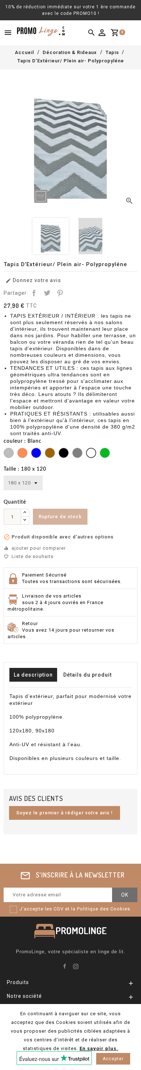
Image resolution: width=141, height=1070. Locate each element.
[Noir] (64, 454)
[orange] (22, 454)
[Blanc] (91, 454)
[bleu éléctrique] (36, 454)
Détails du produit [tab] (87, 675)
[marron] (50, 454)
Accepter (113, 1058)
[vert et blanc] (105, 454)
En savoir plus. (99, 1048)
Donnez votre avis (33, 280)
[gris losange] (9, 454)
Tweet (47, 293)
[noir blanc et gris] (77, 454)
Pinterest (60, 293)
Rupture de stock (60, 516)
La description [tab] (33, 675)
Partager (34, 293)
